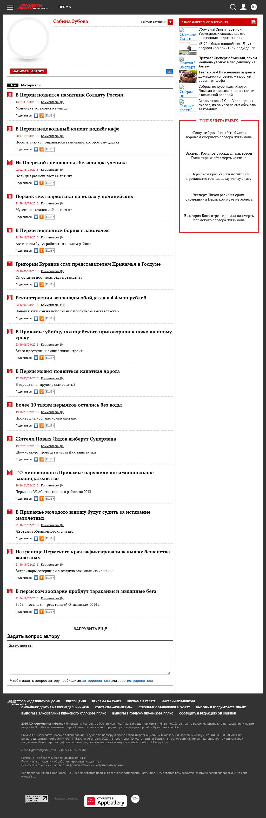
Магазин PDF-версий (178, 701)
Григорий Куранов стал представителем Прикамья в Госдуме (88, 264)
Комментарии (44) (53, 305)
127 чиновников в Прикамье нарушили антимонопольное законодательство (85, 475)
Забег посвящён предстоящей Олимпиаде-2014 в (57, 604)
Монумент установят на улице (42, 108)
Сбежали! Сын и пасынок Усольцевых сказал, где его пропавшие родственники (221, 33)
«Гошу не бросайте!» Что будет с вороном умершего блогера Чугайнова (219, 134)
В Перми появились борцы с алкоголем (63, 230)
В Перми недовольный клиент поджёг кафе (67, 129)
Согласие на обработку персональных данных (53, 758)
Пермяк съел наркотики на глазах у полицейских (74, 196)
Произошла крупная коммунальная (46, 418)
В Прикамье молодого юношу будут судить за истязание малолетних (83, 515)
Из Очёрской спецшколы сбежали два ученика (71, 162)
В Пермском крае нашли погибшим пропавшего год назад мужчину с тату (218, 176)
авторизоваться (96, 680)
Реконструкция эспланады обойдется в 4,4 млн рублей (81, 297)
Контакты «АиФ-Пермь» (113, 707)
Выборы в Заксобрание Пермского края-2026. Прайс (63, 713)
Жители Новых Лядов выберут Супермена (66, 439)
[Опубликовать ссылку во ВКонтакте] (36, 115)
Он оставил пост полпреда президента (49, 277)
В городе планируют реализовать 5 (45, 384)
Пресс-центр (76, 701)
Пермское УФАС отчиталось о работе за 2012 (53, 491)
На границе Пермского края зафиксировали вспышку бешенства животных (93, 554)
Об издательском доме (40, 701)
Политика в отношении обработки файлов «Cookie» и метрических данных (72, 765)
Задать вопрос (20, 646)
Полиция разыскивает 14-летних (44, 176)
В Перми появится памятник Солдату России (69, 95)
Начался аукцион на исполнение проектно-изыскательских (67, 311)
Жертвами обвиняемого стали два (45, 531)
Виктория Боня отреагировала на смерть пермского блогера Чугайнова (219, 217)
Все (13, 85)
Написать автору (28, 71)
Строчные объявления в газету (164, 707)
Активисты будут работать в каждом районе (53, 243)
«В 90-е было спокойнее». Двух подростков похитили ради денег (226, 46)
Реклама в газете (141, 701)
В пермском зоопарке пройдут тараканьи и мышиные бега (86, 591)
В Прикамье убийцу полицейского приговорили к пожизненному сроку (94, 334)
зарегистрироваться (135, 680)
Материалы (31, 85)
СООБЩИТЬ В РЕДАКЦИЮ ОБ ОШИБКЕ (207, 713)
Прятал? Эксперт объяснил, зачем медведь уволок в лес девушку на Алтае (227, 62)
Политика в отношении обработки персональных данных (61, 761)
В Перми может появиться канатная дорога (68, 371)
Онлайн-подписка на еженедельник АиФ (55, 707)
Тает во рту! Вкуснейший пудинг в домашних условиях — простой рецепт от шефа (226, 76)
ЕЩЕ (49, 115)
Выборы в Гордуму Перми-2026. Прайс (142, 713)
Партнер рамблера (66, 798)
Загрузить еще (90, 628)
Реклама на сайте (106, 701)
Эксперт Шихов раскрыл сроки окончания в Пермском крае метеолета (218, 197)
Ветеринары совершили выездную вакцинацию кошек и (64, 570)
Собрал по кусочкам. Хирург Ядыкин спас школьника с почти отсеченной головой (226, 90)
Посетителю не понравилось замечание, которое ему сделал (67, 142)
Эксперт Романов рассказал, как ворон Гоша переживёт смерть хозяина (219, 155)
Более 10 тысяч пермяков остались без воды (69, 405)
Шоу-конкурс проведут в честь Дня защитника (56, 452)
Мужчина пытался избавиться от (44, 209)
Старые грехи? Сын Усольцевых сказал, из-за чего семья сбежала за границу (227, 105)
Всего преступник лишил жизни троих (49, 350)
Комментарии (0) (52, 102)
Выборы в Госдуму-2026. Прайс (221, 707)
